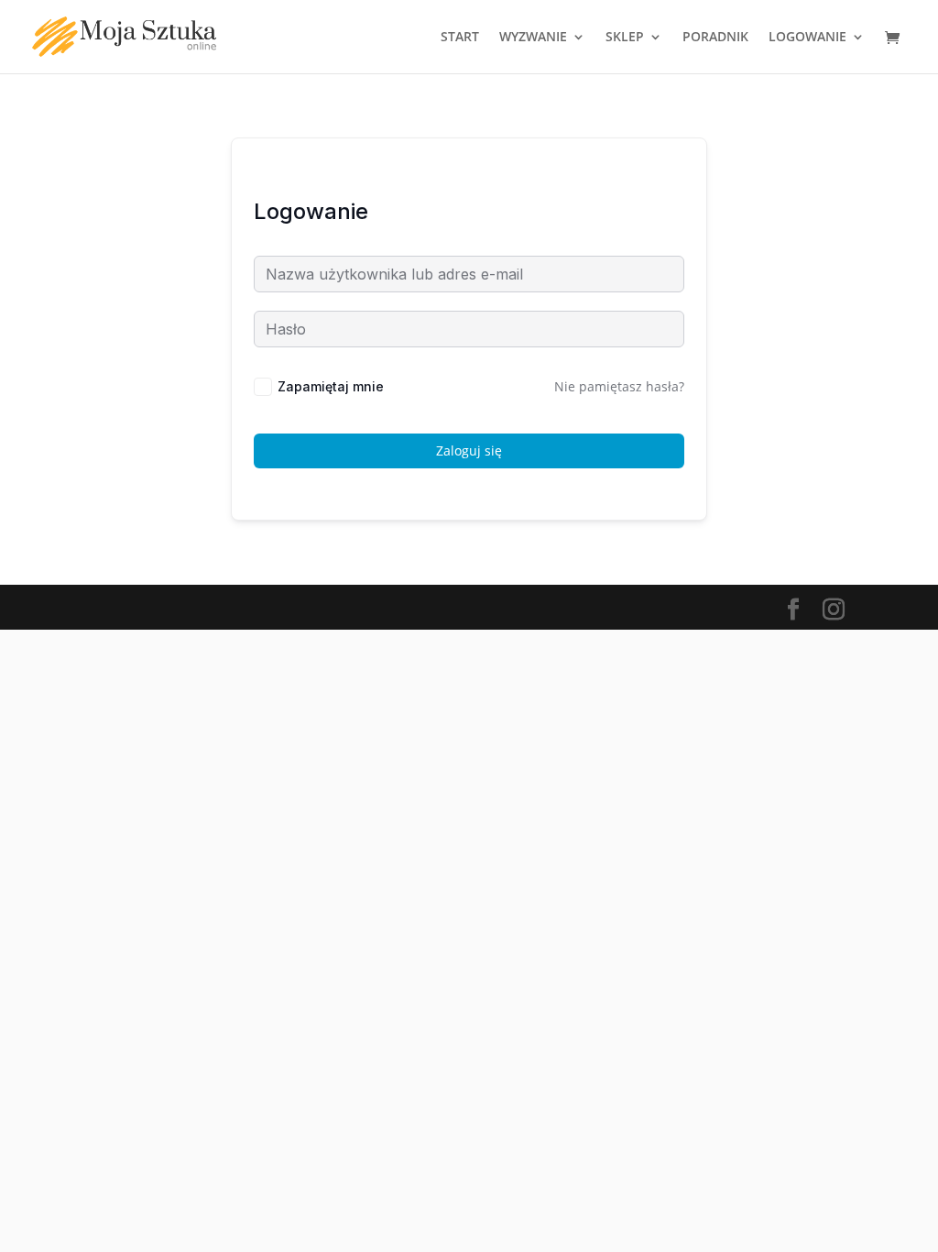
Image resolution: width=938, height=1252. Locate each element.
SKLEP (624, 37)
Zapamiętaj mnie (331, 386)
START (460, 37)
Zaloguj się (469, 450)
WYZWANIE (533, 37)
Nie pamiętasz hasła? (619, 386)
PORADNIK (715, 37)
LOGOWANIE (807, 37)
